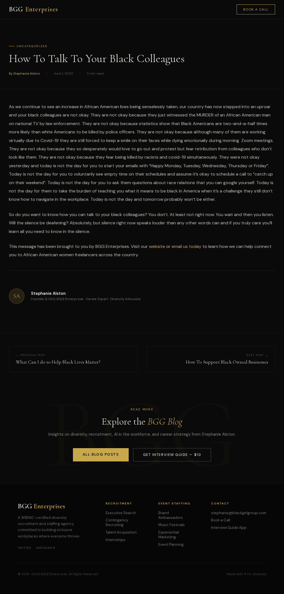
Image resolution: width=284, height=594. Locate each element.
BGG (33, 9)
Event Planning (171, 544)
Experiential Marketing (168, 534)
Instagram (45, 548)
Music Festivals (171, 524)
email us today (186, 246)
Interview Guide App (229, 527)
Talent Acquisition (121, 532)
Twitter (25, 548)
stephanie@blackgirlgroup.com (238, 513)
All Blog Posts (101, 454)
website (157, 246)
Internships (115, 539)
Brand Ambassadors (170, 515)
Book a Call (256, 9)
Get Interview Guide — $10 (172, 454)
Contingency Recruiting (117, 522)
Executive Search (121, 513)
